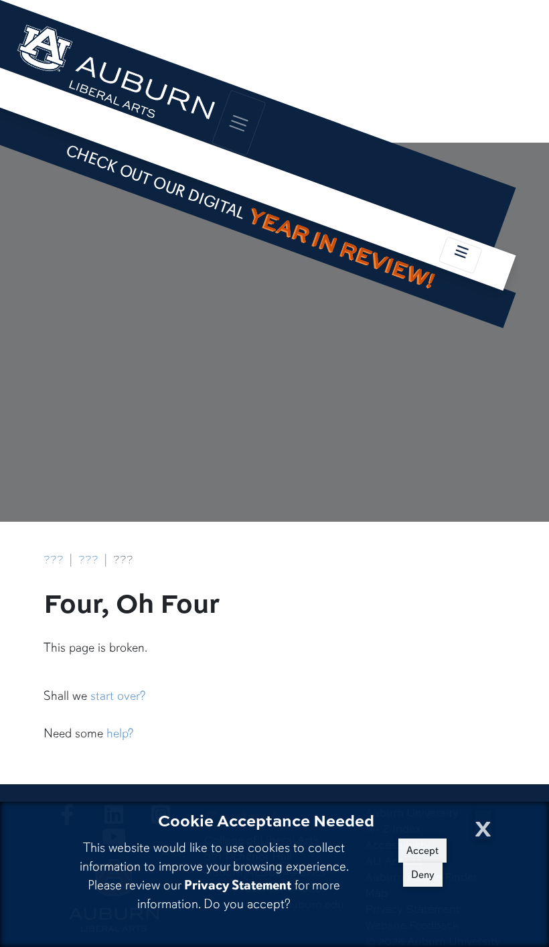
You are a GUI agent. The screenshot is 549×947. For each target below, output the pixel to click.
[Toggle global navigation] (239, 123)
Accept (422, 850)
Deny (423, 874)
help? (119, 733)
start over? (117, 696)
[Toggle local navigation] (461, 255)
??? (54, 559)
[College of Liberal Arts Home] (115, 78)
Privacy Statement (237, 885)
